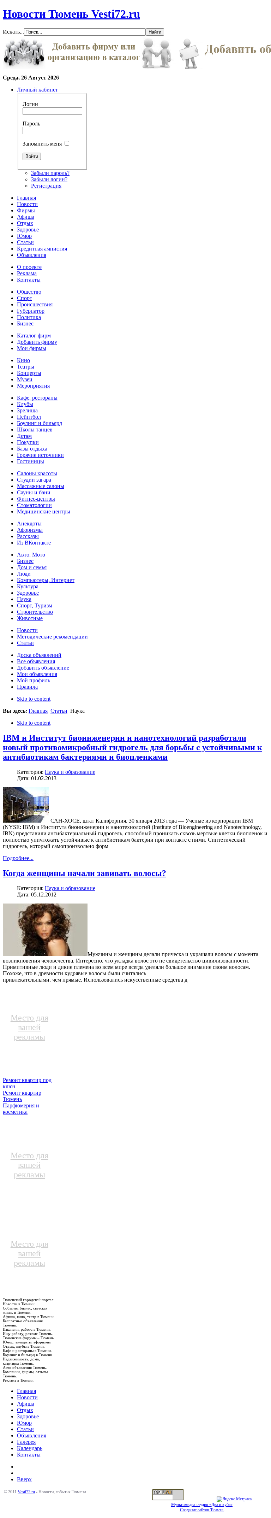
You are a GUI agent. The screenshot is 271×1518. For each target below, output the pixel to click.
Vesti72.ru (26, 1491)
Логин (30, 104)
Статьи (58, 711)
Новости (27, 1397)
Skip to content (33, 699)
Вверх (24, 1479)
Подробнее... (18, 858)
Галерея (26, 1442)
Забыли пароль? (50, 173)
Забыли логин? (49, 179)
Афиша (25, 1404)
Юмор (24, 1423)
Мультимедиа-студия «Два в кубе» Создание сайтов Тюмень (202, 1507)
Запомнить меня (42, 144)
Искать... (13, 32)
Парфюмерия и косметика (21, 1108)
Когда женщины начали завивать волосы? (84, 873)
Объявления (31, 1435)
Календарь (29, 1448)
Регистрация (46, 186)
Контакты (29, 1455)
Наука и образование (70, 772)
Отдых (25, 1410)
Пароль (31, 123)
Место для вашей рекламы (29, 1027)
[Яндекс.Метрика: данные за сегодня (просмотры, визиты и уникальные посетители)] (234, 1499)
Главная (38, 711)
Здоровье (28, 1416)
